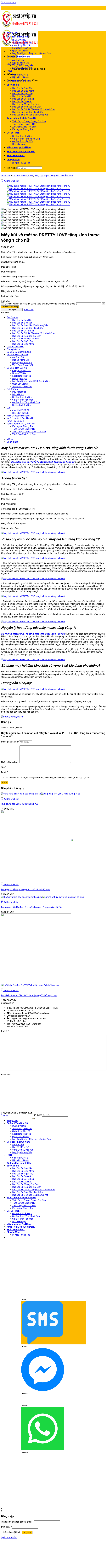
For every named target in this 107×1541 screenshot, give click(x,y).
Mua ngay (12, 310)
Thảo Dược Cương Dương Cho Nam (29, 121)
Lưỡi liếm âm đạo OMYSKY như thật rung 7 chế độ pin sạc (29, 995)
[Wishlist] (2, 179)
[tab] (56, 439)
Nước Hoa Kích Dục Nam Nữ (21, 151)
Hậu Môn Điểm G (20, 77)
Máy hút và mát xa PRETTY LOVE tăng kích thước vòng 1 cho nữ (42, 462)
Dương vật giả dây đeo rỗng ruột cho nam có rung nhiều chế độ (31, 907)
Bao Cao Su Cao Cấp (22, 96)
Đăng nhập (27, 1532)
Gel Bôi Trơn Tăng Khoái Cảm (26, 138)
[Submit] (8, 59)
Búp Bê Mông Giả (20, 62)
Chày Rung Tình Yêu (21, 45)
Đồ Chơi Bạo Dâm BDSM (19, 80)
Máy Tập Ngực (19, 378)
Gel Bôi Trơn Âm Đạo (22, 397)
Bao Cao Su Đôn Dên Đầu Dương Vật (30, 114)
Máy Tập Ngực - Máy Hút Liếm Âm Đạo (54, 175)
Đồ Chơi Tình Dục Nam (18, 56)
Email (4, 772)
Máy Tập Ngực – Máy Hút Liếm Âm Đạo (31, 53)
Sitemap (5, 1115)
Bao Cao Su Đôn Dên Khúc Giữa (27, 112)
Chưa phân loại (14, 349)
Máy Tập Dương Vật (22, 68)
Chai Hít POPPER (20, 74)
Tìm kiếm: (11, 168)
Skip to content (8, 2)
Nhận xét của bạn (10, 762)
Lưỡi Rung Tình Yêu (21, 48)
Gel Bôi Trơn (13, 132)
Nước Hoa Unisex (16, 155)
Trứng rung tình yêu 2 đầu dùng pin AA (19, 804)
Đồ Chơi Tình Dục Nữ (17, 36)
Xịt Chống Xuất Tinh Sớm (24, 126)
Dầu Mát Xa (18, 394)
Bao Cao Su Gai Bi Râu (23, 98)
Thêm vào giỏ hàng (10, 307)
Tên (3, 767)
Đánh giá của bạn (10, 741)
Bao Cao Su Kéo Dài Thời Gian (26, 106)
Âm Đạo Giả (18, 60)
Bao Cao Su (13, 84)
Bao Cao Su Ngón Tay (22, 93)
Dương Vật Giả (19, 40)
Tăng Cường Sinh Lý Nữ (23, 124)
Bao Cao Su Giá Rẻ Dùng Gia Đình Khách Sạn (33, 109)
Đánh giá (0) (13, 442)
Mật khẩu (6, 1527)
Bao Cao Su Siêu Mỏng (23, 90)
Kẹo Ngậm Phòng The (22, 129)
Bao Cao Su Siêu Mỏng (23, 344)
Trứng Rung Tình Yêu (22, 42)
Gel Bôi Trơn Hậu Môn (22, 399)
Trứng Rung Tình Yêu (22, 386)
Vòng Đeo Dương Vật (22, 65)
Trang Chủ (12, 32)
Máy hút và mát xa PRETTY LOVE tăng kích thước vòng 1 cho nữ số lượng (39, 303)
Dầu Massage (19, 144)
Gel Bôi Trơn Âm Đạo (22, 136)
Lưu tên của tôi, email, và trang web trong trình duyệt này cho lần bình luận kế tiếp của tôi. (47, 777)
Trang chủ (5, 175)
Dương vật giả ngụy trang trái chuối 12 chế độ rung (25, 889)
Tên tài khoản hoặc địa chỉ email (17, 1521)
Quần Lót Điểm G (20, 50)
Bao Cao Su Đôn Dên (22, 88)
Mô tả (10, 439)
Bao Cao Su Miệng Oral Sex (25, 104)
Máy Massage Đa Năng (19, 147)
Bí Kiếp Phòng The (21, 163)
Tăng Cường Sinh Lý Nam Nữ (21, 118)
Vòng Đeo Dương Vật (22, 365)
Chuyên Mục (13, 159)
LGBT (9, 71)
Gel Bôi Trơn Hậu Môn (22, 141)
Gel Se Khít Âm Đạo (21, 405)
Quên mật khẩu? (9, 1537)
